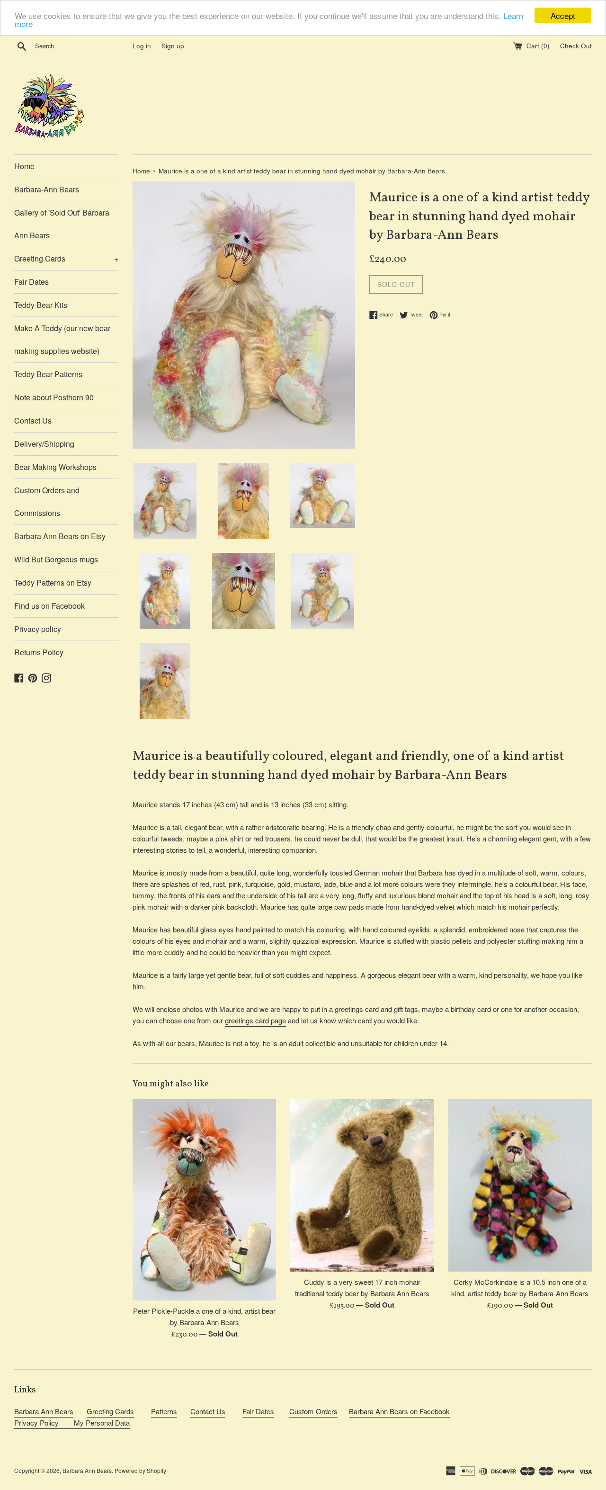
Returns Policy (38, 652)
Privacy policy (37, 628)
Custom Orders (313, 1411)
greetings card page (255, 1020)
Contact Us (33, 420)
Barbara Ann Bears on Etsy (60, 536)
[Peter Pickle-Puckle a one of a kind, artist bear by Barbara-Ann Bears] (204, 1199)
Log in (142, 45)
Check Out (576, 45)
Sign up (172, 45)
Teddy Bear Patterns (48, 374)
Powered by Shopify (140, 1470)
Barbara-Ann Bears (46, 189)
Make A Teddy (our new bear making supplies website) (62, 339)
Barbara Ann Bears (43, 1411)
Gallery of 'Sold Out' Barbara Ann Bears (61, 224)
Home (24, 166)
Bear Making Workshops (55, 466)
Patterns (164, 1411)
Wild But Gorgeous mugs (56, 559)
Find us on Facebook (49, 605)
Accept (563, 15)
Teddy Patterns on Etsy (52, 582)
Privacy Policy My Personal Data (72, 1422)
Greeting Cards (66, 258)
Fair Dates (31, 281)
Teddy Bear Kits (40, 304)
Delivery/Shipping (44, 443)
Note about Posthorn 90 (54, 397)
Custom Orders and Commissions (47, 501)
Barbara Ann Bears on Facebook (399, 1411)
